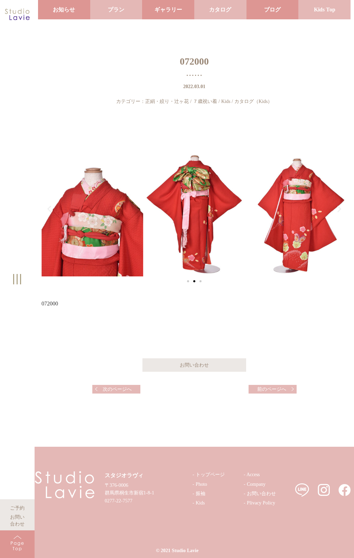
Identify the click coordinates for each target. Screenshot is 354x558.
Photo (201, 484)
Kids (225, 101)
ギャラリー (168, 9)
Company (256, 484)
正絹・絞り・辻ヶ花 (167, 101)
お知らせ (64, 9)
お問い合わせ (17, 516)
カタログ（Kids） (253, 101)
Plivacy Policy (261, 502)
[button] (188, 281)
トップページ (210, 474)
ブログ (272, 9)
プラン (116, 9)
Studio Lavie (185, 550)
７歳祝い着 (205, 101)
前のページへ (271, 389)
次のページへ (117, 389)
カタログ (220, 9)
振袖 (200, 493)
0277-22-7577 (118, 500)
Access (253, 474)
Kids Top (324, 9)
